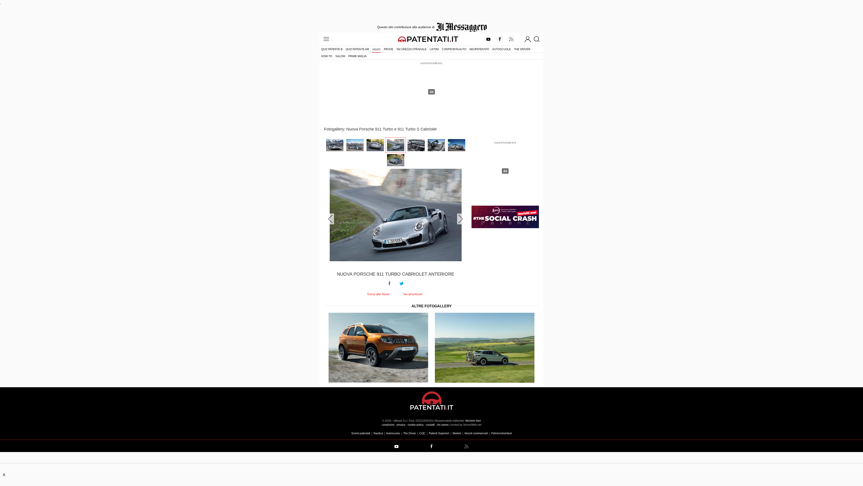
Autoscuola (393, 433)
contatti (430, 424)
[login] (527, 39)
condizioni (388, 424)
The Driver (522, 49)
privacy (401, 424)
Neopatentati (479, 49)
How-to (326, 56)
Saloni (340, 56)
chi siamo (443, 424)
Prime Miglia (357, 56)
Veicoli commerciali (476, 433)
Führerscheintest (501, 433)
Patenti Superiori (439, 433)
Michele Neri (473, 420)
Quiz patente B (332, 49)
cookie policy (416, 424)
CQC (422, 433)
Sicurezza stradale (411, 49)
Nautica (378, 433)
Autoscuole (501, 49)
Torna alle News (378, 294)
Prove (388, 49)
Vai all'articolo (413, 294)
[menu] (326, 39)
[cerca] (538, 39)
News (376, 49)
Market (457, 433)
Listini (434, 49)
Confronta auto (454, 49)
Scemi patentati (360, 433)
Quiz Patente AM (357, 49)
